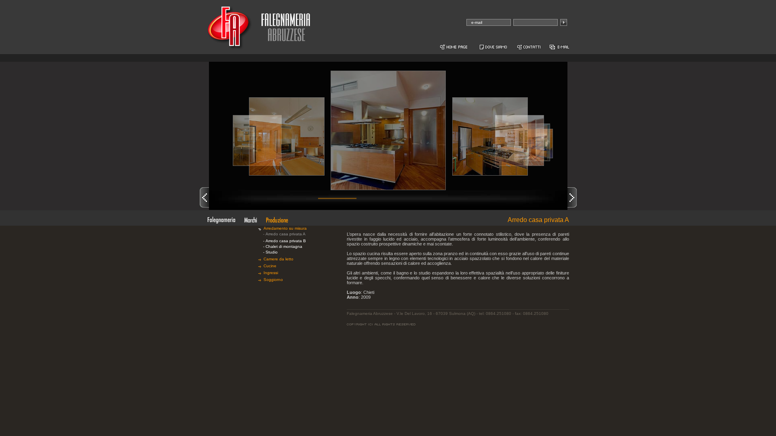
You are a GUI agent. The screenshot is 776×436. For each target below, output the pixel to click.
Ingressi (272, 272)
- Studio (270, 252)
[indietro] (204, 197)
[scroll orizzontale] (337, 198)
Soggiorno (274, 279)
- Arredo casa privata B (284, 241)
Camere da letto (280, 259)
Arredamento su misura (286, 228)
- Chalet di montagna (282, 246)
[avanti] (572, 197)
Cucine (271, 266)
